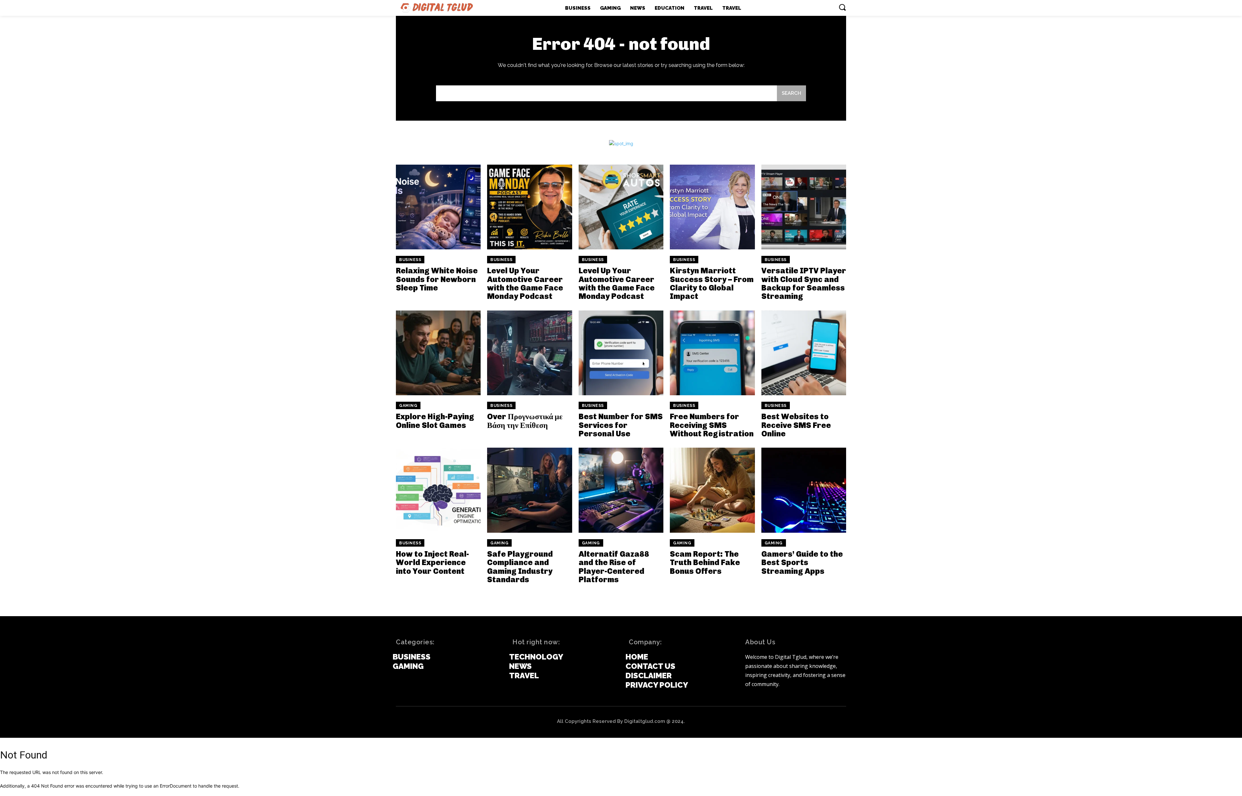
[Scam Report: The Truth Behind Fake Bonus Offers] (712, 490)
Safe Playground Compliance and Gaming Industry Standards (520, 566)
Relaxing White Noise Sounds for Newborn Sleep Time (437, 279)
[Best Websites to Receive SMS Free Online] (803, 353)
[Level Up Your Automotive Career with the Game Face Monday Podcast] (529, 207)
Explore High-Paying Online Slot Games (435, 421)
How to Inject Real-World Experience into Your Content (432, 562)
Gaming (408, 405)
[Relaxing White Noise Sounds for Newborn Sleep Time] (438, 207)
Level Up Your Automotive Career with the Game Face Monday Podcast (525, 283)
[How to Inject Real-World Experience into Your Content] (438, 490)
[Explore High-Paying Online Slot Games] (438, 353)
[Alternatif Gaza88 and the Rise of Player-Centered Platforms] (621, 490)
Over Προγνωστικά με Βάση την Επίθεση (524, 421)
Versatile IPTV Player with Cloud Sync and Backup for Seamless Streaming (803, 283)
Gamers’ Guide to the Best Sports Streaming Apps (802, 562)
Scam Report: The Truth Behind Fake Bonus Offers (705, 562)
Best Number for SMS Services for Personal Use (621, 425)
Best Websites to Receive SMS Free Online (796, 425)
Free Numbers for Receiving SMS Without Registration (712, 425)
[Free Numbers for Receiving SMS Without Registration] (712, 353)
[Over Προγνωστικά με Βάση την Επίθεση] (529, 353)
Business (410, 259)
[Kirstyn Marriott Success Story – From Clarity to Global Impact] (712, 207)
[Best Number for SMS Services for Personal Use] (621, 353)
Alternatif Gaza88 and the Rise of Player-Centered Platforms (614, 566)
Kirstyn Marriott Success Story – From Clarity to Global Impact (712, 283)
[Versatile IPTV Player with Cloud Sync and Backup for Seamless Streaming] (803, 207)
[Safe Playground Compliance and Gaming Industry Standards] (529, 490)
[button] (842, 7)
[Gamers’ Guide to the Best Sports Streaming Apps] (803, 490)
